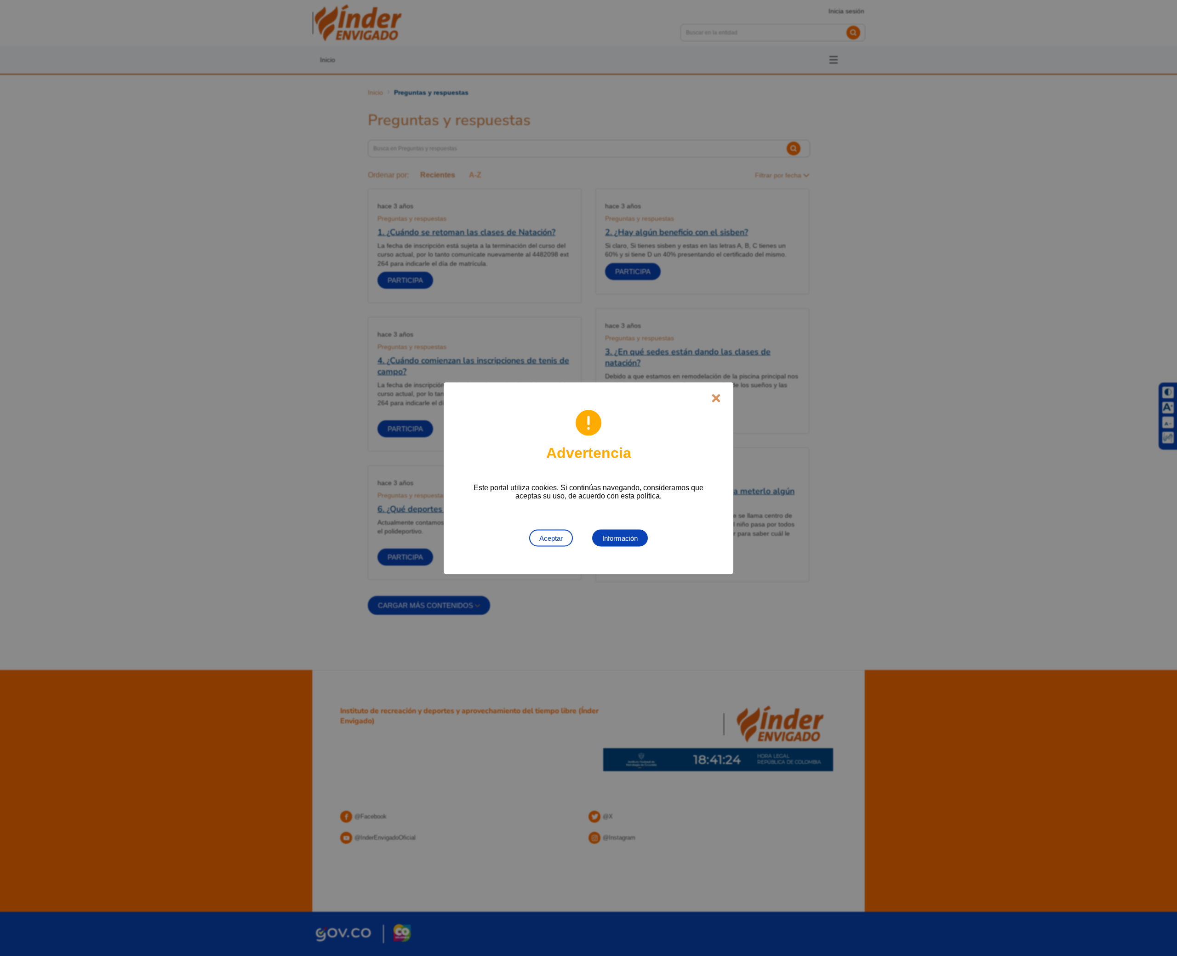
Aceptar (551, 538)
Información (620, 538)
